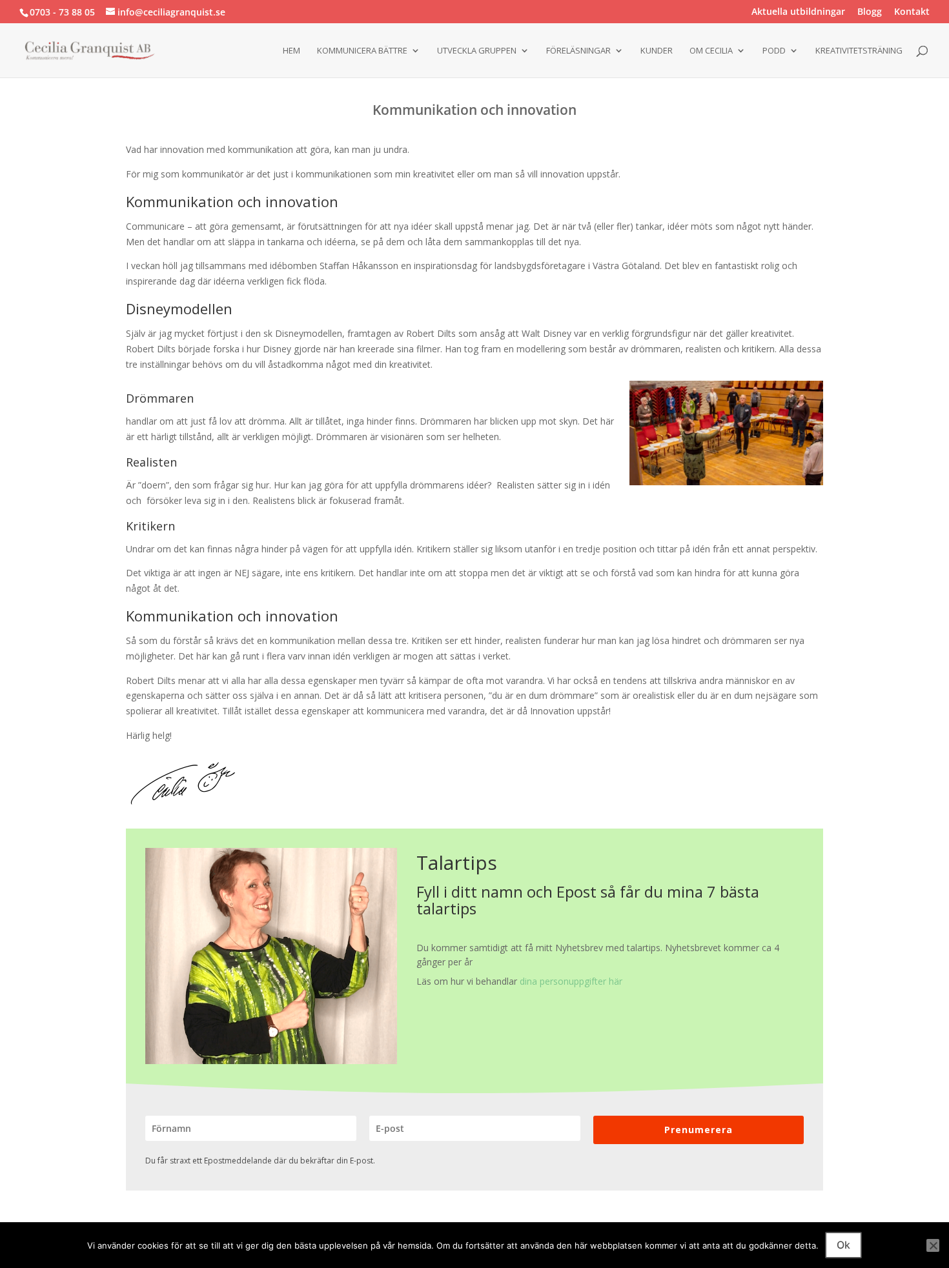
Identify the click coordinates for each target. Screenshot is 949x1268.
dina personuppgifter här (571, 981)
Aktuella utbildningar (798, 12)
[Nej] (932, 1245)
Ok (843, 1244)
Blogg (869, 12)
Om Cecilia (711, 51)
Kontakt (912, 12)
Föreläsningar (578, 51)
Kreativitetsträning (859, 51)
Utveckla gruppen (476, 51)
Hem (291, 51)
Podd (774, 51)
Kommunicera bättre (362, 51)
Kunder (656, 51)
